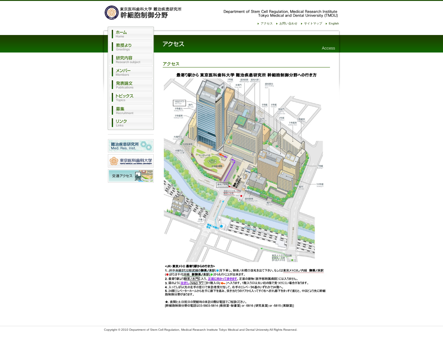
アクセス (267, 23)
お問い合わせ (288, 23)
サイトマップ (313, 23)
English (334, 23)
